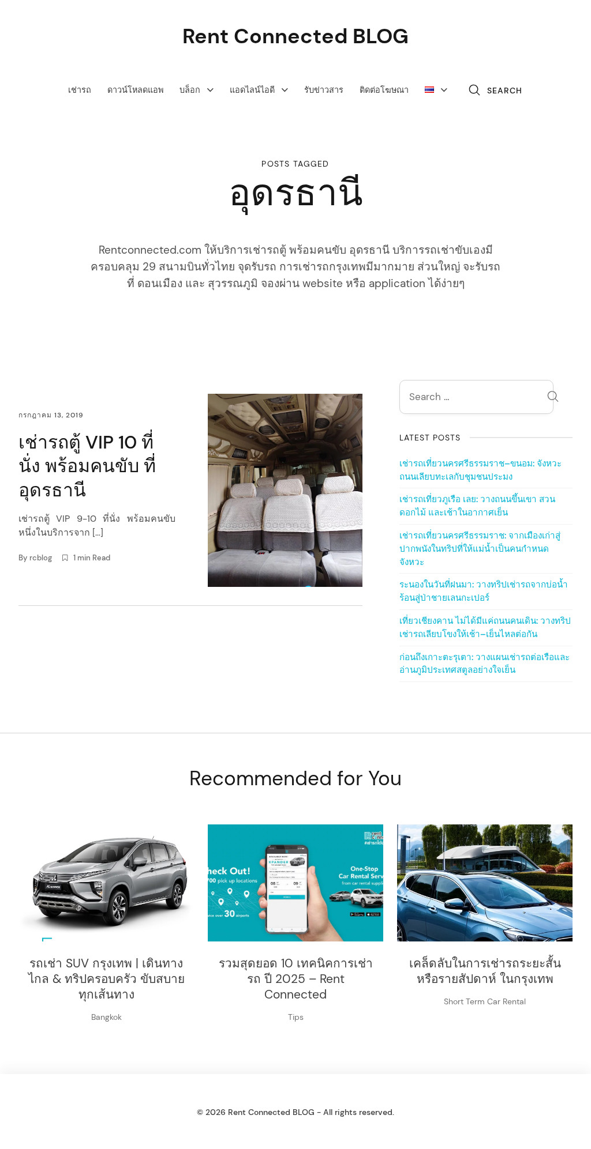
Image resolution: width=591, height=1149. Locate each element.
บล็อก (189, 90)
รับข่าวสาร (323, 90)
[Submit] (553, 398)
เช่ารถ (79, 90)
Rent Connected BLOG (295, 36)
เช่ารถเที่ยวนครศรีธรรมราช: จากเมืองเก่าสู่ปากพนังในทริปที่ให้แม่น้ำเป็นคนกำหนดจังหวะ (479, 549)
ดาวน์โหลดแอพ (135, 90)
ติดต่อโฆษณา (384, 90)
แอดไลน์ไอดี (252, 90)
